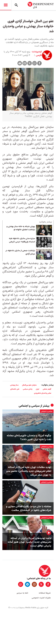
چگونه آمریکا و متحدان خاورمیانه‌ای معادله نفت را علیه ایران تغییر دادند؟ (29, 437)
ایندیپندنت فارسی (37, 53)
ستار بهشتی (14, 385)
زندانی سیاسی (27, 389)
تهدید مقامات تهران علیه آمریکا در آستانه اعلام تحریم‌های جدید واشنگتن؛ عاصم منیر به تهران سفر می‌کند (28, 471)
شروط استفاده (45, 593)
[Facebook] (39, 63)
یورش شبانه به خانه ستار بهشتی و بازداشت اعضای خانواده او (21, 228)
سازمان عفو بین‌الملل (29, 385)
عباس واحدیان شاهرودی (42, 393)
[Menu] (5, 5)
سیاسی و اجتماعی (29, 405)
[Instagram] (34, 584)
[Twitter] (29, 63)
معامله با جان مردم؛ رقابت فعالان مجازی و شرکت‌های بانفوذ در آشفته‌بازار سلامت (28, 508)
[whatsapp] (20, 584)
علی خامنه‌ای (14, 389)
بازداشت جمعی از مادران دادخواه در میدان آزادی (20, 252)
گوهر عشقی (47, 389)
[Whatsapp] (34, 63)
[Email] (24, 63)
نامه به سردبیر (22, 593)
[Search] (16, 5)
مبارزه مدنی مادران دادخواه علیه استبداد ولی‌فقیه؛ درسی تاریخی (22, 240)
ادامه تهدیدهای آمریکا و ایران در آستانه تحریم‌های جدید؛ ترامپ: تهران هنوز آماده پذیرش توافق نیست (29, 542)
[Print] (19, 63)
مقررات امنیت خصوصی (41, 597)
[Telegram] (27, 584)
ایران (37, 389)
